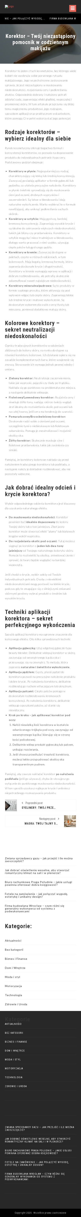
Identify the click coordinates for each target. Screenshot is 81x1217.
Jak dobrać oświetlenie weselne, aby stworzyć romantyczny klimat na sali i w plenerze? (37, 871)
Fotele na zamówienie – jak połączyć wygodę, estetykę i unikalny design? (36, 895)
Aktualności (13, 940)
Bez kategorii (14, 949)
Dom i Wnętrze (15, 967)
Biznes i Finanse (16, 958)
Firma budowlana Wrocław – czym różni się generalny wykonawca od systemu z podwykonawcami (34, 908)
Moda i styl (12, 977)
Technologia (13, 995)
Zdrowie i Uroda (16, 1004)
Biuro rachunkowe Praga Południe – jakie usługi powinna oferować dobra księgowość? (38, 883)
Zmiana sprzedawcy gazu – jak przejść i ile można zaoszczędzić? (39, 860)
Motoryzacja (13, 986)
